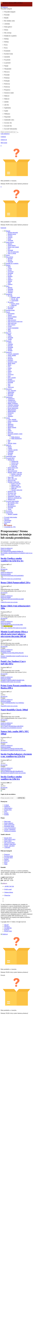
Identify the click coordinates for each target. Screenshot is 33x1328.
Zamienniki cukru (11, 456)
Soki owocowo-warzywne (15, 321)
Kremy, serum (15, 303)
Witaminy (10, 416)
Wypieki (10, 350)
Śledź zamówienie (9, 824)
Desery (8, 255)
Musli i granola (12, 427)
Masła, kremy (11, 363)
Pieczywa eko (11, 480)
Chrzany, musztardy (13, 354)
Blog (5, 523)
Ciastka (10, 448)
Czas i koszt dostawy (10, 828)
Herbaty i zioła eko (16, 474)
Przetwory (9, 352)
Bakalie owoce (12, 234)
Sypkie (8, 418)
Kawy (7, 286)
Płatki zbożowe (15, 437)
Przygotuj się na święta (11, 578)
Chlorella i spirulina (13, 405)
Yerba (9, 278)
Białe (9, 267)
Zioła (9, 282)
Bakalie (8, 231)
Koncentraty (11, 313)
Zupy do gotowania (13, 252)
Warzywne (11, 387)
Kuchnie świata (10, 310)
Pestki (9, 239)
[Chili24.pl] (4, 7)
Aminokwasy (11, 400)
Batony (10, 446)
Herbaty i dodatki (12, 514)
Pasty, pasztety (12, 377)
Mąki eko (14, 488)
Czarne (10, 268)
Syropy (10, 326)
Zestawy (10, 279)
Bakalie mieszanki (13, 232)
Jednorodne (11, 392)
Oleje (9, 369)
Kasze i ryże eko (16, 483)
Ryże (9, 440)
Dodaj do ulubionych (6, 548)
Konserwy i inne (12, 361)
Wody (9, 331)
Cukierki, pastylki (13, 450)
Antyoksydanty (12, 402)
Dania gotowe (10, 242)
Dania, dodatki (12, 355)
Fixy (9, 248)
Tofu (9, 385)
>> (1, 5)
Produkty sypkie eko (13, 482)
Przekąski (8, 341)
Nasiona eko (14, 461)
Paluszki (10, 345)
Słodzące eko (11, 499)
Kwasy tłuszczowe (13, 408)
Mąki (9, 429)
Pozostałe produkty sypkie (15, 433)
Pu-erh (9, 274)
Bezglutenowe (12, 506)
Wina (9, 329)
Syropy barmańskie (13, 328)
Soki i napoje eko (16, 475)
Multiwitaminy (12, 411)
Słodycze (8, 445)
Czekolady (11, 451)
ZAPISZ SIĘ (21, 798)
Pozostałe (10, 240)
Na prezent (9, 511)
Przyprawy (9, 389)
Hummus (10, 358)
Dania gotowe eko (13, 467)
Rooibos (10, 276)
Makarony (10, 424)
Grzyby (10, 357)
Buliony (10, 244)
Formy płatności (8, 823)
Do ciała (10, 295)
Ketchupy (10, 360)
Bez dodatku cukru (13, 503)
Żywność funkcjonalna (12, 501)
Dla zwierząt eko (12, 471)
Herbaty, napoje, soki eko (15, 472)
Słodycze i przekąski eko (15, 498)
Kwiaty (10, 270)
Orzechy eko (14, 463)
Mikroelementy (12, 409)
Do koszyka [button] (4, 569)
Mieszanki (10, 393)
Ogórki (10, 368)
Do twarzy (11, 302)
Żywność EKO (10, 458)
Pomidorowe (11, 381)
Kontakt (6, 814)
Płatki (9, 435)
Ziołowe (10, 284)
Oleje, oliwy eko (12, 478)
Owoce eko (14, 464)
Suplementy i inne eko (14, 496)
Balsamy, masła (15, 297)
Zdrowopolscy (8, 808)
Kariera (6, 813)
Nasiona (10, 235)
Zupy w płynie (12, 253)
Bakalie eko (11, 459)
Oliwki (10, 371)
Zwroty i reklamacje (9, 829)
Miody (9, 365)
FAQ (5, 811)
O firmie (6, 805)
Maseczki (14, 305)
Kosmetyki (9, 294)
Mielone (10, 287)
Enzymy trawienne (13, 406)
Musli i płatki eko (16, 486)
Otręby (10, 430)
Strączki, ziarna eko (16, 490)
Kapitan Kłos (8, 809)
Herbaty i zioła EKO (10, 844)
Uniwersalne (14, 300)
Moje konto (7, 821)
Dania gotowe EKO (9, 839)
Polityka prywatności (10, 831)
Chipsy (10, 342)
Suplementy (9, 397)
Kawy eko (11, 477)
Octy (9, 366)
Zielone (10, 281)
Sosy (9, 384)
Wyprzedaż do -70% (10, 527)
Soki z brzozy (11, 324)
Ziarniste (10, 292)
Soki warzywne (12, 323)
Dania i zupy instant (13, 247)
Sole (9, 441)
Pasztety (10, 379)
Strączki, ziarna (12, 443)
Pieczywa (8, 333)
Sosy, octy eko (12, 494)
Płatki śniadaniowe (16, 438)
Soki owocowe (12, 320)
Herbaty (8, 265)
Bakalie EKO (8, 838)
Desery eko (11, 469)
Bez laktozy (11, 504)
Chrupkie (10, 344)
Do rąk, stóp (14, 299)
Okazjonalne (9, 512)
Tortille (10, 339)
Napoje (8, 312)
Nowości (6, 519)
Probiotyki (11, 413)
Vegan (9, 509)
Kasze (9, 422)
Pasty (9, 376)
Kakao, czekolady (13, 421)
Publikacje (7, 806)
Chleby (10, 336)
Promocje (9, 525)
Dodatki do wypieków (12, 263)
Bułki (9, 334)
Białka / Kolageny (13, 403)
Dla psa (10, 260)
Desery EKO (8, 841)
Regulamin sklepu (9, 826)
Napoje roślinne (12, 316)
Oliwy (9, 373)
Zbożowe (10, 291)
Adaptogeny (11, 398)
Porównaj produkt (6, 550)
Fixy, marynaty (12, 390)
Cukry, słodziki (12, 419)
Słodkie (10, 349)
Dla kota (10, 258)
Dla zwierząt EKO (9, 842)
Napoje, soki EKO (9, 846)
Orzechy (10, 237)
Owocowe (11, 271)
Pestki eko (14, 466)
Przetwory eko (12, 491)
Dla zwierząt (9, 257)
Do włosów (11, 307)
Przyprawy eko (12, 493)
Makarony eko (15, 485)
